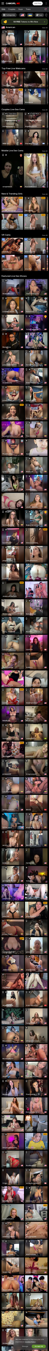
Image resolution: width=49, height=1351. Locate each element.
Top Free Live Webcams (14, 68)
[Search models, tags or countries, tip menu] (45, 9)
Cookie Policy (30, 1342)
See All (44, 28)
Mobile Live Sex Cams (12, 150)
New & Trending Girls (12, 193)
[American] (22, 15)
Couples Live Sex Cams (13, 109)
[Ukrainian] (30, 15)
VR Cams (6, 235)
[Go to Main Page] (15, 3)
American (10, 27)
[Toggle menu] (3, 3)
